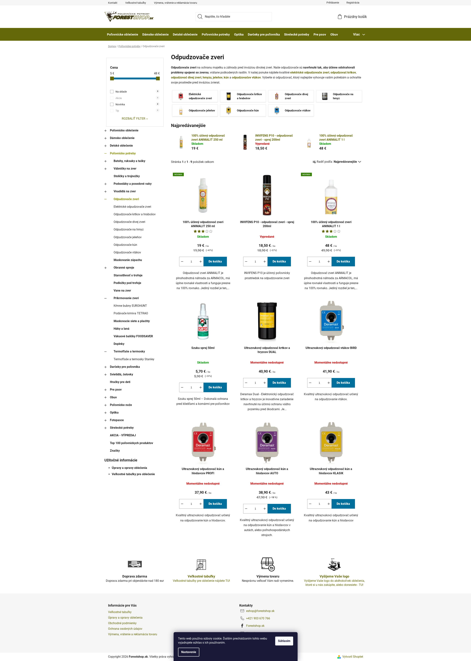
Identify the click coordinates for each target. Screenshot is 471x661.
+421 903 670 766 (258, 618)
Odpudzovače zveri (126, 199)
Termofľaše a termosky (129, 351)
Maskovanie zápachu (128, 260)
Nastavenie (188, 652)
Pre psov (116, 389)
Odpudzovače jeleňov (128, 237)
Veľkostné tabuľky (135, 2)
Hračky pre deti (120, 382)
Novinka (136, 104)
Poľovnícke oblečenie (124, 130)
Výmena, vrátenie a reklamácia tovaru (175, 2)
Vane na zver (122, 290)
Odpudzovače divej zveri (129, 222)
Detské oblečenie (121, 145)
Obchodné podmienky (122, 623)
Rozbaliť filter (133, 118)
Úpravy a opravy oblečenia (129, 468)
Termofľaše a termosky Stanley (134, 359)
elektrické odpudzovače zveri (309, 72)
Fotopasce (117, 420)
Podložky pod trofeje (127, 283)
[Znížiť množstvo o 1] (182, 261)
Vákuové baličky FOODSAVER (133, 336)
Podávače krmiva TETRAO (131, 313)
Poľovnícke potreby (123, 153)
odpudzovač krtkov (343, 72)
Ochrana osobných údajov (125, 628)
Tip (136, 110)
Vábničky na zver (125, 168)
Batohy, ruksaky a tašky (129, 161)
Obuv (113, 397)
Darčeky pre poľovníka (125, 367)
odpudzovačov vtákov (246, 77)
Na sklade (136, 91)
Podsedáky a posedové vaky (133, 183)
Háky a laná (121, 328)
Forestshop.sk (255, 625)
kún (226, 77)
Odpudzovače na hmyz (129, 229)
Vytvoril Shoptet (352, 656)
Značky (115, 450)
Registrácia (352, 2)
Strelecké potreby (122, 427)
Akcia (136, 98)
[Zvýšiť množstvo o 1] (200, 261)
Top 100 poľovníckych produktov (131, 443)
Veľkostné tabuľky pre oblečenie (133, 474)
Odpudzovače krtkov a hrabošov (135, 214)
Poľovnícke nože (121, 405)
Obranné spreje (124, 267)
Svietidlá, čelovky (121, 374)
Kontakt (112, 2)
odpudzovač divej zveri (186, 77)
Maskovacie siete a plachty (132, 321)
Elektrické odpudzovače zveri (132, 206)
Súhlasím (284, 641)
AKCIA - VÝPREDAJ (123, 435)
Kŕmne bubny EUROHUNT (130, 305)
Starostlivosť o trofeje (128, 275)
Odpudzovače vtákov (127, 252)
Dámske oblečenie (122, 138)
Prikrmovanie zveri (126, 298)
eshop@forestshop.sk (260, 611)
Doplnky (119, 344)
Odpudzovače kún (125, 245)
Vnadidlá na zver (125, 191)
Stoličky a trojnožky (127, 176)
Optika (114, 412)
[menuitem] (122, 34)
